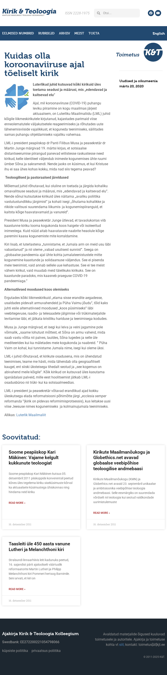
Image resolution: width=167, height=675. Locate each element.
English (159, 33)
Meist (79, 33)
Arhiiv (64, 33)
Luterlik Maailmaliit (31, 415)
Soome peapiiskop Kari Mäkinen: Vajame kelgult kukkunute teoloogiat (33, 457)
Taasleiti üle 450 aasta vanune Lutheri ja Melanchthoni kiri (39, 546)
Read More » (17, 502)
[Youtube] (158, 13)
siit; (121, 645)
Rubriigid (46, 33)
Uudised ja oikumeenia (138, 81)
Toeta (94, 33)
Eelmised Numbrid (18, 33)
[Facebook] (151, 13)
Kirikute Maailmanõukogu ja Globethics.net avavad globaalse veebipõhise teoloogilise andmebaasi (121, 460)
